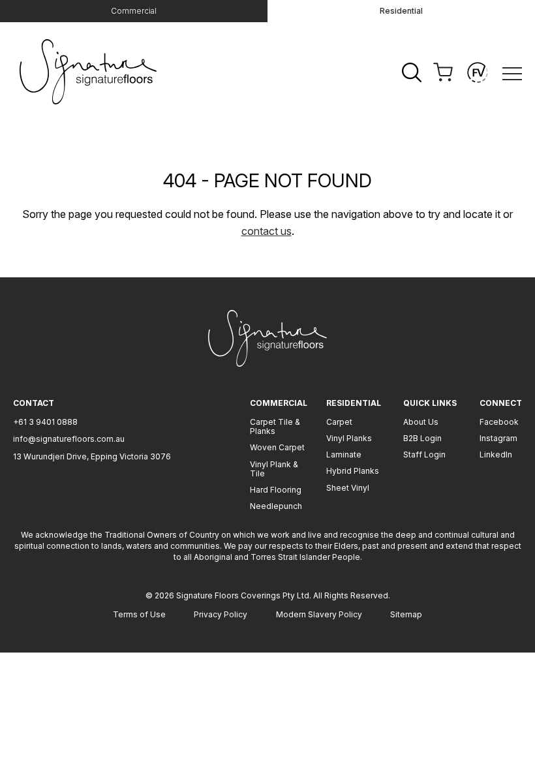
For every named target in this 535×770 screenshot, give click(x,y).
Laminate (343, 454)
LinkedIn (496, 454)
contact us (266, 231)
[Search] (411, 72)
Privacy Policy (220, 614)
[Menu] (512, 72)
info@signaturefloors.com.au (69, 439)
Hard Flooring (275, 490)
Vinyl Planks (349, 438)
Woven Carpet (277, 447)
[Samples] (443, 72)
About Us (420, 422)
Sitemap (406, 614)
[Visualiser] (478, 72)
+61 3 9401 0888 (45, 422)
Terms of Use (139, 614)
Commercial (134, 11)
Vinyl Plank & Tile (274, 468)
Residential (401, 11)
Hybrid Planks (352, 471)
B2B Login (422, 438)
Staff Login (424, 454)
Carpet (339, 422)
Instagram (498, 438)
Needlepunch (276, 506)
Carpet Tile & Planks (275, 426)
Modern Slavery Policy (319, 614)
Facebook (499, 422)
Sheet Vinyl (347, 488)
